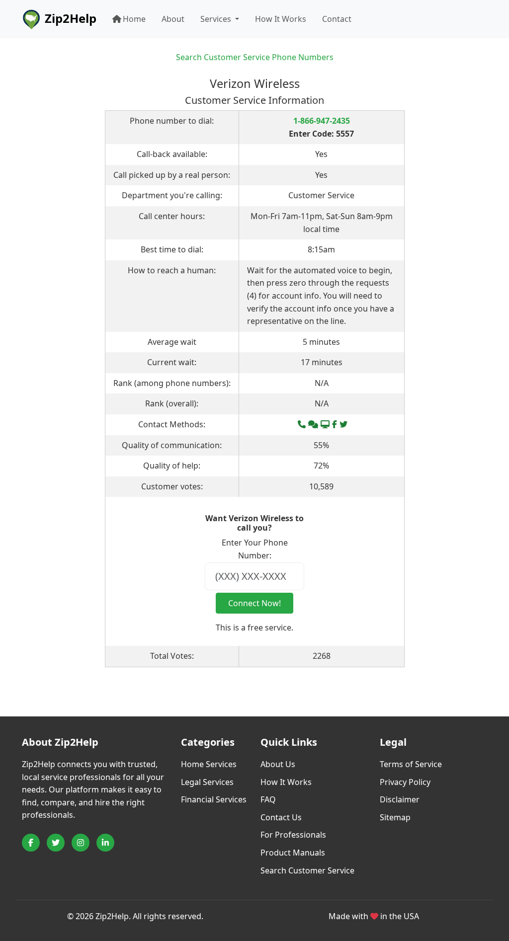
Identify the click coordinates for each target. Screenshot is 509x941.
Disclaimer (400, 799)
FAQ (268, 799)
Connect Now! (254, 603)
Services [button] (216, 18)
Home (134, 18)
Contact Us (281, 817)
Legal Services (207, 782)
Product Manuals (292, 852)
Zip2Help (69, 18)
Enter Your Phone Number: (255, 549)
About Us (277, 764)
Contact (336, 18)
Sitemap (395, 817)
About (173, 18)
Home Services (209, 764)
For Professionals (293, 834)
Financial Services (214, 799)
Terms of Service (411, 764)
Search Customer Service (307, 870)
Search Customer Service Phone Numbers (255, 57)
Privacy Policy (405, 782)
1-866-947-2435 (321, 120)
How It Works (280, 18)
